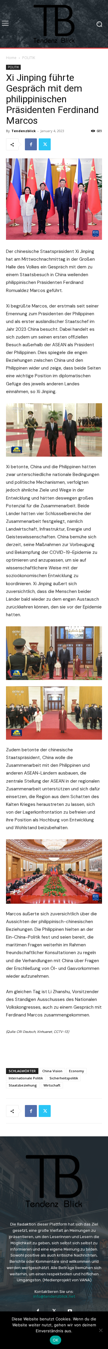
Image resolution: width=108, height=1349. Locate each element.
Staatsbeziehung (23, 1085)
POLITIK (28, 57)
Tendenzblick (23, 131)
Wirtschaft (52, 1085)
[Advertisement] (54, 1049)
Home (11, 57)
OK (55, 1340)
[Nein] (101, 1330)
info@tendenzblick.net (54, 1296)
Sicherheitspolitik (64, 1078)
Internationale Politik (26, 1078)
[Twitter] (45, 144)
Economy (76, 1071)
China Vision (52, 1071)
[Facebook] (31, 144)
